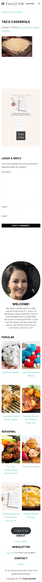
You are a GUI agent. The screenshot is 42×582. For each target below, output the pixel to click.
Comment (7, 172)
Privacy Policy (21, 541)
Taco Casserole (16, 12)
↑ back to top (21, 530)
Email (5, 216)
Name (5, 207)
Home (4, 12)
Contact (21, 564)
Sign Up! (10, 553)
